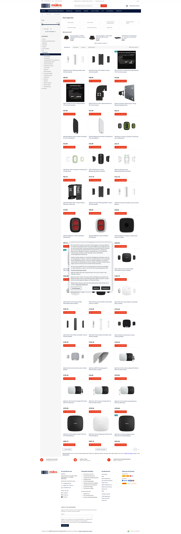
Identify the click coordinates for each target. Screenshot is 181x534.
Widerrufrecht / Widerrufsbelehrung (83, 1)
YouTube (65, 497)
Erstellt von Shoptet (135, 531)
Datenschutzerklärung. (81, 284)
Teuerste (83, 47)
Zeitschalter (47, 67)
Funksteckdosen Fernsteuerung (51, 60)
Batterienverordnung (107, 486)
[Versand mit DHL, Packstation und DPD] (127, 476)
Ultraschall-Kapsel (48, 63)
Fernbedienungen (48, 75)
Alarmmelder (47, 56)
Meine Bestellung (100, 1)
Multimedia (45, 52)
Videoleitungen (47, 86)
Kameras (46, 79)
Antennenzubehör (48, 73)
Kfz (43, 50)
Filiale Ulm (104, 500)
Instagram (65, 495)
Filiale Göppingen (106, 496)
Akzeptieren (105, 288)
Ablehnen (96, 288)
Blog (103, 491)
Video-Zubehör (47, 84)
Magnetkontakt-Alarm (49, 62)
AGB (103, 476)
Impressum (104, 489)
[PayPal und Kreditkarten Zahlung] (129, 482)
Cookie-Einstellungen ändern (78, 270)
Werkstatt (44, 88)
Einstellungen (76, 288)
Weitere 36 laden (101, 449)
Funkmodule (47, 58)
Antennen (46, 69)
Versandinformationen (107, 480)
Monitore (46, 81)
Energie (44, 46)
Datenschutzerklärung (86, 522)
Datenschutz (105, 482)
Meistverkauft (91, 47)
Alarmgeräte (47, 54)
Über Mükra (104, 474)
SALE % (44, 39)
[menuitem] (43, 10)
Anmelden (65, 525)
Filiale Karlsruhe (105, 498)
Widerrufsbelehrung (107, 484)
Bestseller (44, 43)
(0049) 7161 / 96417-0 (68, 485)
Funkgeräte (46, 77)
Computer (44, 44)
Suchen (104, 5)
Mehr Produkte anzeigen (100, 43)
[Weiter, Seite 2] (135, 449)
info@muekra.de (67, 483)
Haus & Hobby (45, 48)
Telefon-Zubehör (48, 82)
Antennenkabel (47, 71)
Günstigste (75, 47)
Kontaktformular (67, 487)
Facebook (65, 492)
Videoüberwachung (48, 65)
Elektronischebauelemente (48, 41)
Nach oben (68, 449)
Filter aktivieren (49, 31)
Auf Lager (48, 29)
